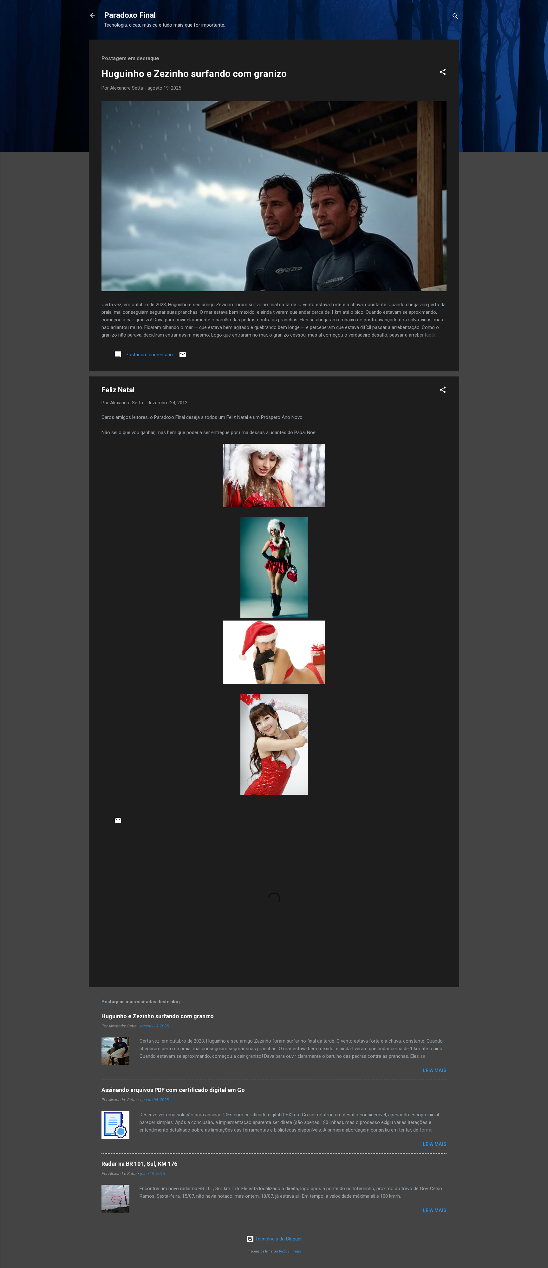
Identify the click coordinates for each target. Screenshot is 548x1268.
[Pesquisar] (455, 17)
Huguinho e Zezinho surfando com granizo (194, 73)
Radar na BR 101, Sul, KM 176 (139, 1163)
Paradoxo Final (130, 15)
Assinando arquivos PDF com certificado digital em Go (173, 1090)
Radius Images (290, 1251)
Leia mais (435, 1070)
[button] (443, 73)
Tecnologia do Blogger (278, 1239)
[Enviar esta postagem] (182, 357)
